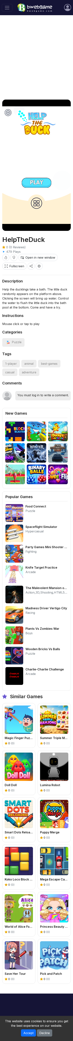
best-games (49, 364)
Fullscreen (16, 266)
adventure (29, 372)
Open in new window (40, 257)
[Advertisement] (36, 57)
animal (29, 364)
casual (9, 372)
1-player (11, 364)
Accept (28, 1033)
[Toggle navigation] (7, 7)
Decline (44, 1033)
